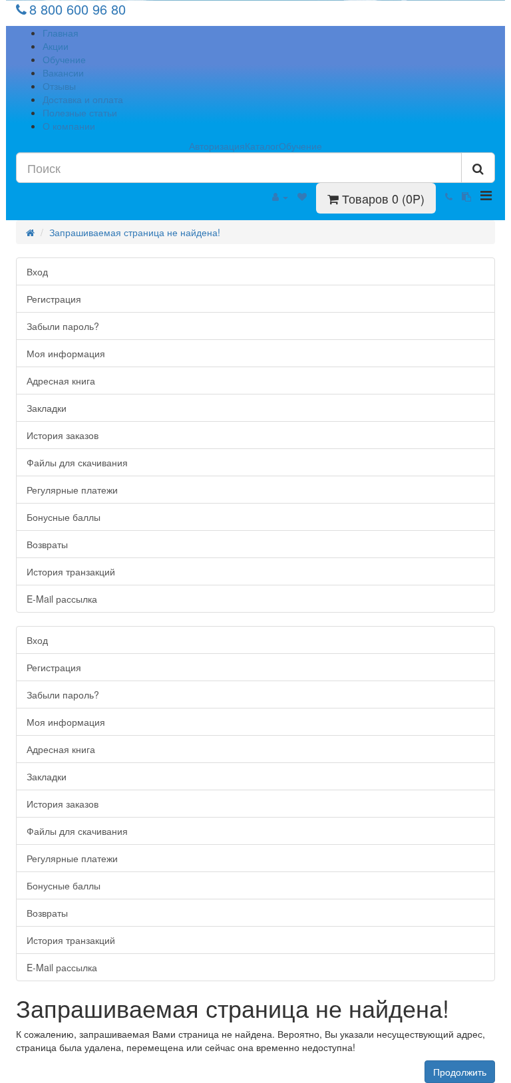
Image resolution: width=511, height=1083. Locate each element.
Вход (37, 271)
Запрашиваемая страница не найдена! (134, 232)
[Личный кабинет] (280, 196)
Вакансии (63, 72)
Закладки (47, 407)
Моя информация (66, 353)
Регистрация (54, 298)
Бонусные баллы (63, 517)
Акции (56, 46)
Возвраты (47, 544)
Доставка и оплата (83, 99)
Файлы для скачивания (77, 462)
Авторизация (217, 145)
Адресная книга (61, 380)
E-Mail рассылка (62, 598)
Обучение (64, 59)
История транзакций (71, 571)
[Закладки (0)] (302, 196)
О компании (69, 125)
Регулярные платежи (72, 489)
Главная (61, 32)
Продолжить (459, 1071)
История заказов (62, 435)
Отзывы (59, 85)
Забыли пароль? (63, 326)
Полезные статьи (80, 112)
